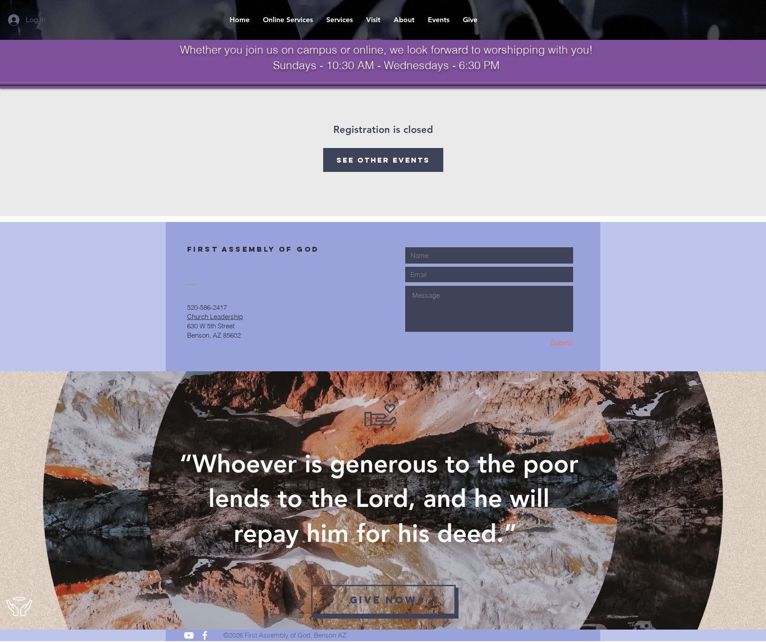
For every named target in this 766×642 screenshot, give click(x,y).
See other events (383, 160)
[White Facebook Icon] (205, 635)
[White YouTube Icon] (189, 635)
